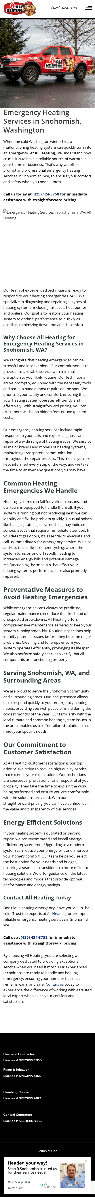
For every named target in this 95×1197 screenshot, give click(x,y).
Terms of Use (47, 1151)
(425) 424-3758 (64, 8)
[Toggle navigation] (88, 8)
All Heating (56, 913)
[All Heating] (19, 7)
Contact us (55, 984)
